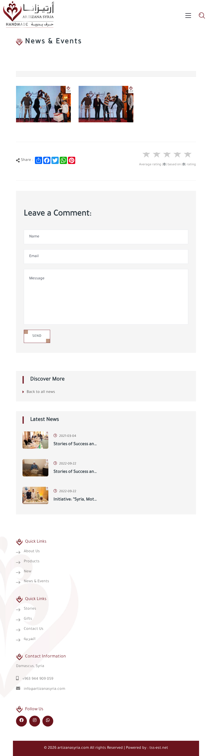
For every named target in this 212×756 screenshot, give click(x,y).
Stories (30, 609)
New (27, 572)
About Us (32, 552)
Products (32, 562)
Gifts (28, 619)
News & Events (36, 582)
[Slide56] (43, 104)
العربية (29, 639)
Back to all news (41, 392)
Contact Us (33, 629)
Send (37, 336)
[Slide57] (106, 104)
